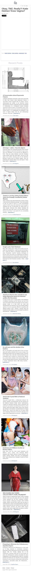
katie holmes (8, 53)
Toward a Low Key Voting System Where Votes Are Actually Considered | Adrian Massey (15, 197)
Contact (8, 568)
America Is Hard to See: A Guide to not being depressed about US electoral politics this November (15, 296)
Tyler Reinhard (16, 262)
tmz (26, 53)
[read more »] (17, 113)
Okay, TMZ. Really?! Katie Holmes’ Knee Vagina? (15, 9)
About (3, 568)
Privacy (12, 568)
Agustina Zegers (14, 564)
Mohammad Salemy (17, 313)
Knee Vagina (15, 53)
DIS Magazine (15, 2)
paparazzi (21, 53)
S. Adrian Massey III (17, 214)
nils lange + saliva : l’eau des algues (14, 148)
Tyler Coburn (15, 115)
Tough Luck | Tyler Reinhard (11, 247)
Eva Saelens (14, 364)
